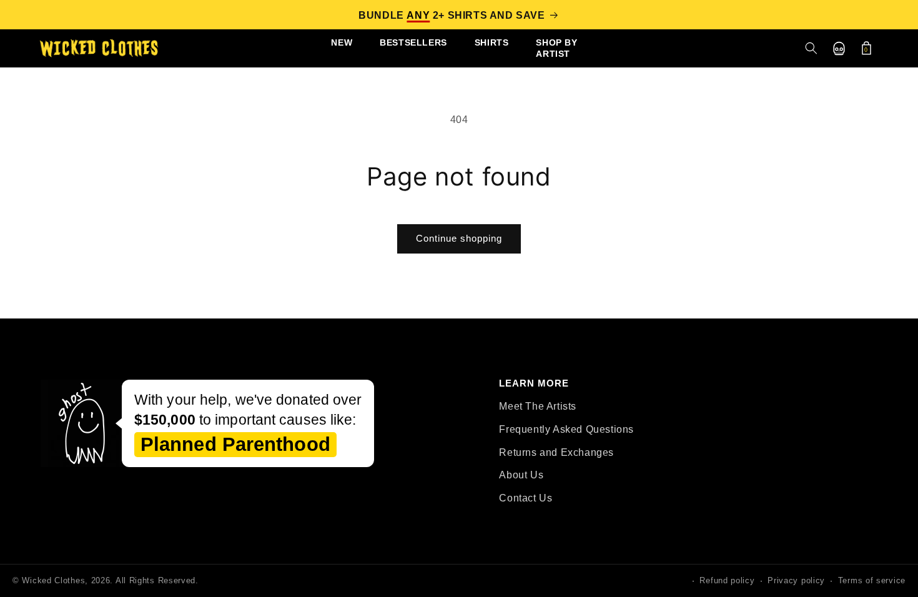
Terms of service (872, 580)
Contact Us (525, 498)
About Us (521, 475)
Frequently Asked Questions (566, 429)
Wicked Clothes (53, 580)
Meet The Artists (537, 406)
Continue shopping (459, 238)
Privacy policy (796, 580)
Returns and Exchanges (556, 452)
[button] (811, 48)
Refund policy (726, 580)
